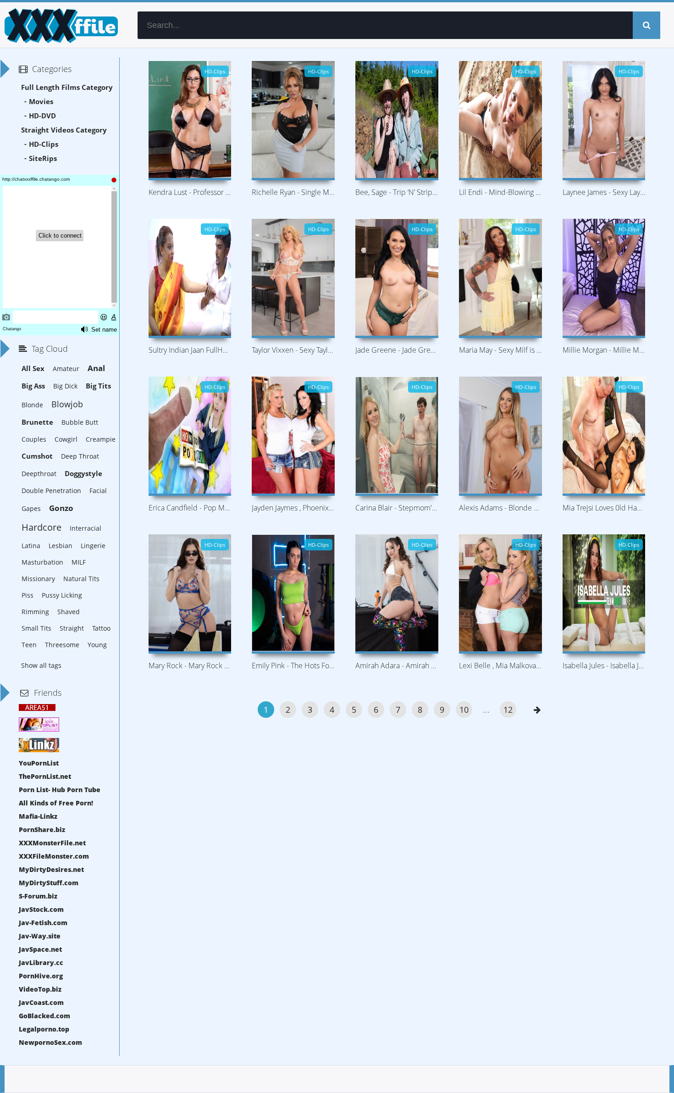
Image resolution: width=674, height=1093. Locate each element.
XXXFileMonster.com (54, 856)
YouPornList (39, 763)
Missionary (38, 578)
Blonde (32, 404)
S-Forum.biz (38, 896)
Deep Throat (80, 456)
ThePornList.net (45, 776)
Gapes (31, 508)
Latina (31, 545)
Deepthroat (39, 473)
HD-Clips (43, 144)
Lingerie (93, 545)
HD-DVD (42, 116)
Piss (27, 595)
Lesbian (60, 545)
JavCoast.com (41, 1002)
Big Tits (98, 386)
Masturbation (42, 562)
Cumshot (37, 456)
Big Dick (65, 386)
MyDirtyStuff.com (48, 882)
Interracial (85, 528)
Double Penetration (51, 490)
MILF (79, 562)
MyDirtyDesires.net (51, 869)
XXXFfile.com (59, 25)
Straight (72, 628)
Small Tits (36, 628)
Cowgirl (66, 439)
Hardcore (41, 527)
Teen (29, 644)
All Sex (33, 368)
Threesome (62, 644)
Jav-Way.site (40, 936)
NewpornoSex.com (50, 1042)
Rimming (35, 611)
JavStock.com (41, 909)
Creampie (101, 439)
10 (464, 709)
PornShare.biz (42, 829)
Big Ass (33, 386)
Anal (96, 368)
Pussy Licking (62, 595)
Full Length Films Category (67, 87)
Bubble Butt (79, 422)
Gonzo (61, 508)
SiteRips (43, 158)
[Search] (646, 25)
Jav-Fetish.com (43, 922)
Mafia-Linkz (38, 816)
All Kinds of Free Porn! (56, 803)
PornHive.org (41, 975)
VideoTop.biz (40, 989)
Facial (98, 490)
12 (508, 709)
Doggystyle (83, 473)
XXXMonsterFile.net (52, 842)
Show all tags (41, 665)
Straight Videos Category (64, 130)
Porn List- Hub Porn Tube (59, 789)
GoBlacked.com (44, 1015)
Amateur (66, 368)
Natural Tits (81, 578)
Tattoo (101, 628)
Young (97, 644)
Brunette (37, 422)
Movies (41, 101)
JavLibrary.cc (41, 962)
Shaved (68, 611)
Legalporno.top (44, 1029)
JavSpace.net (40, 949)
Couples (34, 439)
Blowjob (67, 404)
